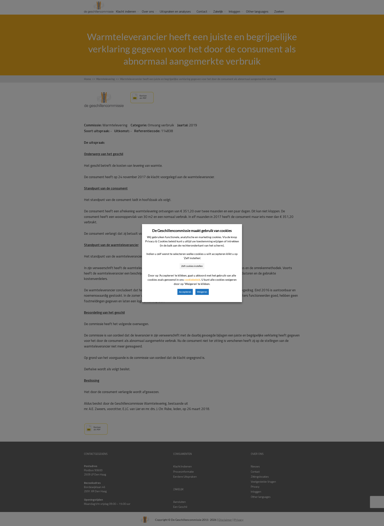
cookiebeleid (192, 279)
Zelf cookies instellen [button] (192, 265)
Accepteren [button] (185, 291)
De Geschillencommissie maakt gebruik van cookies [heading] (192, 230)
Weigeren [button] (202, 291)
